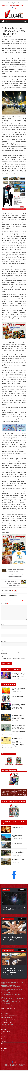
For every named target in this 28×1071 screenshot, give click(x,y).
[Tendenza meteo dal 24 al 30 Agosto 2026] (6, 688)
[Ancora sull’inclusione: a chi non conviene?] (14, 922)
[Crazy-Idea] (14, 323)
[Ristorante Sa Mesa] (14, 551)
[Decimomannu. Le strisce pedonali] (6, 859)
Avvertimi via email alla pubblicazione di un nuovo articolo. (13, 659)
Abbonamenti (4, 1048)
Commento (4, 603)
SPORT (3, 1043)
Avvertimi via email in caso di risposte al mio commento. (13, 652)
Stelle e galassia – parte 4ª (14, 908)
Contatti (3, 1036)
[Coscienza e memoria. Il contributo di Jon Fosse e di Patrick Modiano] (14, 953)
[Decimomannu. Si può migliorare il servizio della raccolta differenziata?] (6, 850)
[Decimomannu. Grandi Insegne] (6, 834)
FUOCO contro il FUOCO (17, 827)
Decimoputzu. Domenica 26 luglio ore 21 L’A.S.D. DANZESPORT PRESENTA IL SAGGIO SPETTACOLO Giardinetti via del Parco (18, 707)
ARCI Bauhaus (4, 1038)
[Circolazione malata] (6, 842)
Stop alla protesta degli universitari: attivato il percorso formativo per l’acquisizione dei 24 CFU (16, 573)
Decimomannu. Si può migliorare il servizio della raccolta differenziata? (18, 852)
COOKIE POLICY (13, 1008)
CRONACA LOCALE (5, 1046)
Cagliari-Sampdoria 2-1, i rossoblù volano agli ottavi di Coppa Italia (12, 583)
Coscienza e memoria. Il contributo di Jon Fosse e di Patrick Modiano (13, 970)
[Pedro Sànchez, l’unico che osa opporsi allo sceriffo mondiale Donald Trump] (6, 672)
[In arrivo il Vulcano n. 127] (6, 695)
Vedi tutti (22, 889)
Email (3, 633)
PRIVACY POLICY (5, 1008)
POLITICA (3, 1041)
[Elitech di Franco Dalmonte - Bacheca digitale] (14, 177)
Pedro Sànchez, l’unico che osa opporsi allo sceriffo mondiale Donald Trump (18, 675)
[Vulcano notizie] (3, 21)
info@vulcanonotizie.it (7, 1022)
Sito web (3, 641)
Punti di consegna (7, 1031)
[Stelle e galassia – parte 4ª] (14, 892)
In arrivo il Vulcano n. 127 (18, 696)
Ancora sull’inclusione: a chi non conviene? (12, 938)
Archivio (3, 1051)
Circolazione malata (17, 843)
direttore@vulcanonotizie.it (8, 1020)
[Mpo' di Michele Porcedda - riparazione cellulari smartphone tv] (14, 425)
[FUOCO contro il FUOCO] (6, 826)
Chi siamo (3, 1029)
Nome (3, 624)
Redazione (3, 1034)
